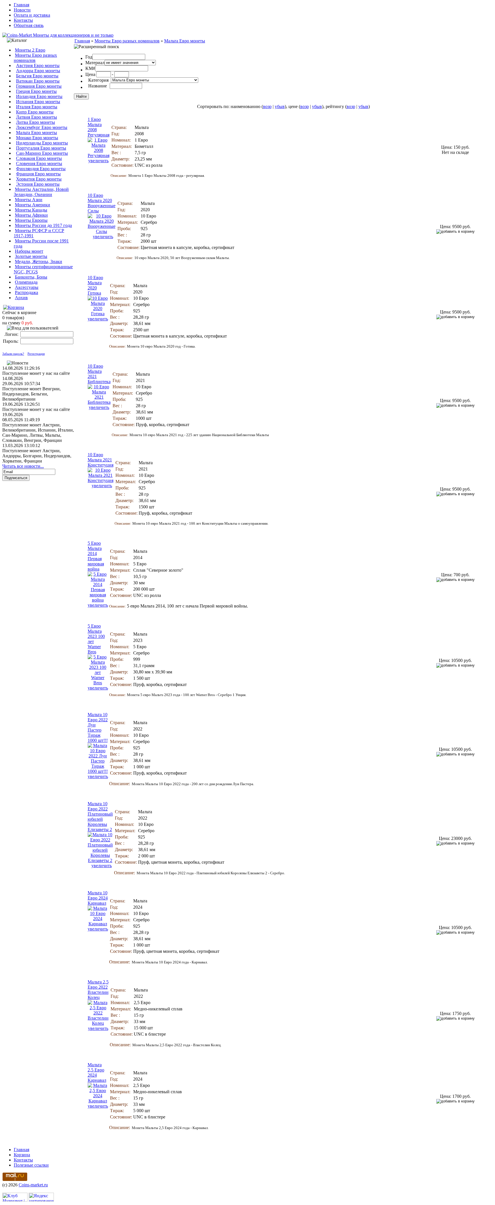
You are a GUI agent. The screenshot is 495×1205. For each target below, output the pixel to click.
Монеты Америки (32, 204)
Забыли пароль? (13, 353)
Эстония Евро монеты (38, 184)
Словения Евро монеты (39, 163)
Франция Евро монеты (38, 173)
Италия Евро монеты (36, 106)
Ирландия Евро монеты (39, 96)
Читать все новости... (23, 466)
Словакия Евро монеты (39, 158)
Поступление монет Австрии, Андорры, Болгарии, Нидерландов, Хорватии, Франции (36, 455)
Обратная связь (29, 25)
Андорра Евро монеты (38, 70)
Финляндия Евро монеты (41, 168)
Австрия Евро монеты (38, 65)
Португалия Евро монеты (41, 148)
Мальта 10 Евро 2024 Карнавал (98, 898)
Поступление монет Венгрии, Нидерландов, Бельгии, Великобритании (31, 393)
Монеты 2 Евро (30, 50)
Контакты (23, 20)
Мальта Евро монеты (36, 132)
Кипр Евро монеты (35, 111)
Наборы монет (29, 251)
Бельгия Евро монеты (37, 75)
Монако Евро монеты (37, 137)
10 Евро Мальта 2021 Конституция (100, 459)
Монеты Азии (28, 199)
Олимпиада (26, 282)
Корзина (22, 1154)
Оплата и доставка (32, 15)
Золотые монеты (31, 256)
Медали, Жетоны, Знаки (38, 261)
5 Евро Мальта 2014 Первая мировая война (96, 556)
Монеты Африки (31, 215)
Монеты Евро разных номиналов (35, 58)
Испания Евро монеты (38, 101)
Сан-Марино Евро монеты (42, 153)
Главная (21, 4)
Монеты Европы (31, 220)
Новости (22, 9)
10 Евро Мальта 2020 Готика (95, 285)
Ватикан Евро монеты (38, 81)
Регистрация (36, 353)
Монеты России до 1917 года (43, 225)
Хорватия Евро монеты (39, 179)
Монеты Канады (31, 209)
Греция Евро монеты (36, 91)
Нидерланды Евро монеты (42, 142)
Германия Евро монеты (39, 86)
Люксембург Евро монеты (41, 127)
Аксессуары (26, 287)
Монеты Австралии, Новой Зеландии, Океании (41, 192)
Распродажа (26, 292)
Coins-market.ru (33, 1184)
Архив (21, 297)
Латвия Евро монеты (36, 117)
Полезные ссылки (31, 1165)
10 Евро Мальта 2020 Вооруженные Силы (101, 203)
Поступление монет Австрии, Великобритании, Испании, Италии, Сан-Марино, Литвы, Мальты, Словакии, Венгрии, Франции (38, 432)
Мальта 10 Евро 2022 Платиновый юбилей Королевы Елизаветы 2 (100, 816)
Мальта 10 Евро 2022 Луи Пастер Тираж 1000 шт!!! (98, 727)
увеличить (98, 160)
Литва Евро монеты (35, 122)
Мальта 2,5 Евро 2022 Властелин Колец (98, 989)
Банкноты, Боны (31, 277)
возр (267, 106)
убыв (280, 106)
